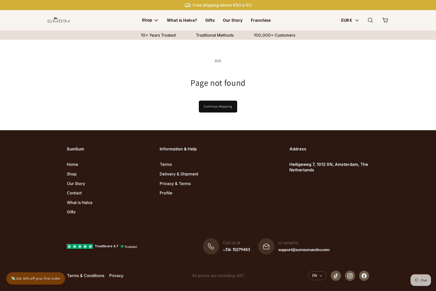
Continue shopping (218, 106)
